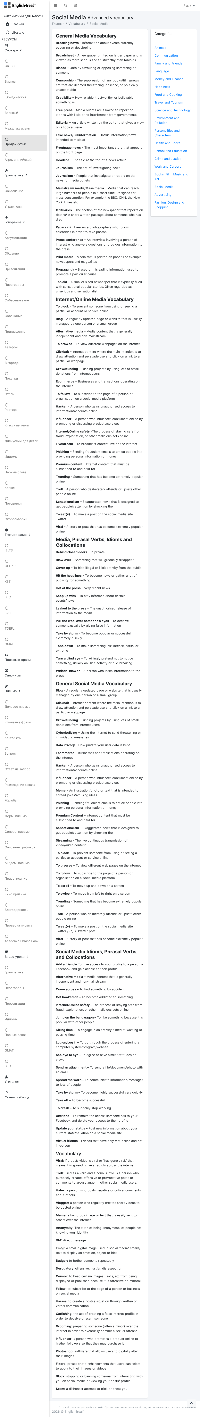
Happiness (162, 87)
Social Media (98, 24)
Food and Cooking (168, 94)
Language (161, 71)
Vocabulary (77, 24)
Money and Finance (168, 79)
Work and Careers (167, 166)
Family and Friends (168, 63)
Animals (160, 48)
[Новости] (76, 5)
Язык (187, 5)
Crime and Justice (167, 159)
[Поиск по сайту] (66, 5)
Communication (166, 55)
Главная (58, 24)
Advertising (162, 195)
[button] (55, 5)
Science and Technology (172, 110)
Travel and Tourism (168, 102)
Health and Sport (167, 143)
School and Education (170, 151)
